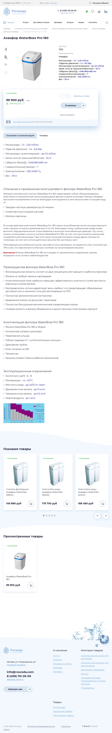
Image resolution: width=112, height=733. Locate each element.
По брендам (59, 707)
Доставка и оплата (41, 22)
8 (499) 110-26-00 (19, 676)
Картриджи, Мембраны (92, 670)
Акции (81, 22)
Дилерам (58, 22)
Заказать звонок (67, 13)
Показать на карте (16, 665)
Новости (57, 659)
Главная (6, 29)
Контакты (93, 22)
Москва (53, 3)
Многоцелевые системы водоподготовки (70, 29)
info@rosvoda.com (20, 672)
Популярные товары (63, 715)
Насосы (85, 674)
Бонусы (70, 22)
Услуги (26, 22)
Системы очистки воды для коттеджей (31, 29)
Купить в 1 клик (82, 96)
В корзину (70, 105)
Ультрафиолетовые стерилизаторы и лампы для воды (93, 681)
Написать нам (15, 689)
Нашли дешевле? (67, 115)
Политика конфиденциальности (41, 726)
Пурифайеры (87, 688)
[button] (43, 515)
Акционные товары (63, 711)
